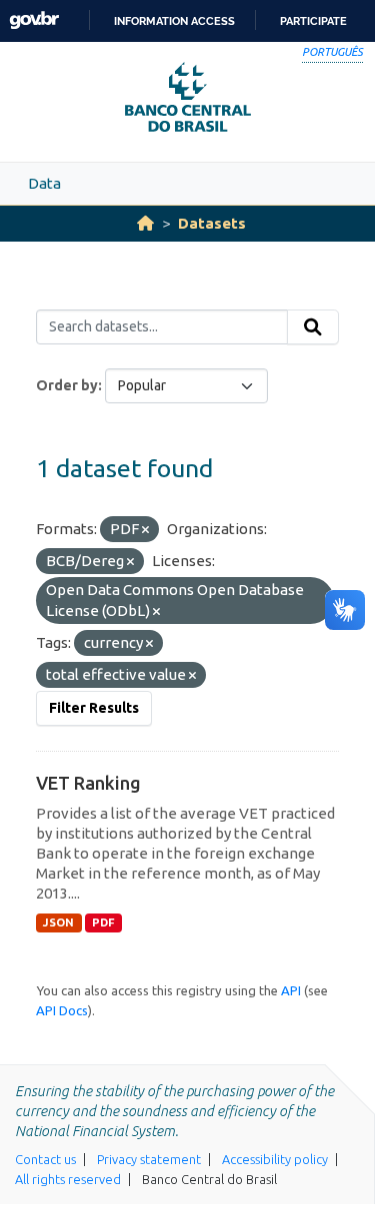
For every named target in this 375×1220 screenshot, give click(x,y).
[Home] (145, 223)
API (291, 990)
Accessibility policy (275, 1159)
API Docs (62, 1010)
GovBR (34, 20)
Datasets (212, 223)
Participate (313, 21)
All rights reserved (68, 1179)
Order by (67, 385)
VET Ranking (88, 783)
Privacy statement (149, 1159)
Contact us (45, 1159)
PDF (103, 922)
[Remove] (145, 530)
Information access (174, 21)
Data (44, 183)
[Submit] (313, 327)
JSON (58, 922)
